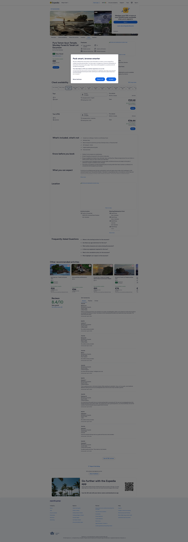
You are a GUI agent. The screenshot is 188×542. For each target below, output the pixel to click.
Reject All (100, 79)
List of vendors (76, 74)
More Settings (77, 79)
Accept (111, 79)
